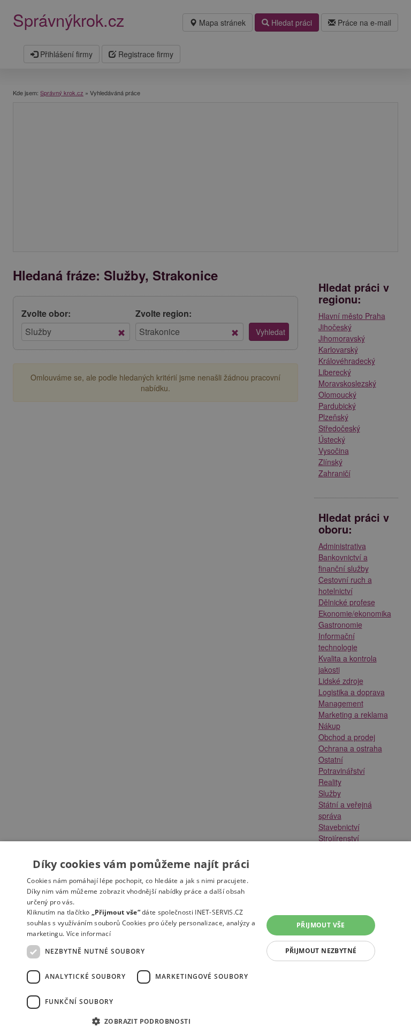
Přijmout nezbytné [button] (321, 950)
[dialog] (205, 938)
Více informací (88, 933)
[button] (141, 1021)
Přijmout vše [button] (320, 925)
